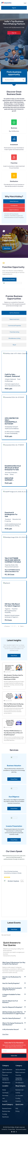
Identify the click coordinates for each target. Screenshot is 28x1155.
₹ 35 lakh (8, 529)
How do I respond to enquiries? (12, 1007)
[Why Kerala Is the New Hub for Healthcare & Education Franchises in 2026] (14, 667)
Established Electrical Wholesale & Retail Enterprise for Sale (13, 467)
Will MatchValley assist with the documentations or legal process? (13, 1012)
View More (5, 1034)
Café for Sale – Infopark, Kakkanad (12, 375)
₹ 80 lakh (8, 389)
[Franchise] (14, 157)
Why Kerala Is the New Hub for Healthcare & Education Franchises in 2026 (13, 677)
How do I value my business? (11, 1018)
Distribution (14, 181)
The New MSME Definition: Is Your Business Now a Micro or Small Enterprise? (13, 733)
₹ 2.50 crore (9, 574)
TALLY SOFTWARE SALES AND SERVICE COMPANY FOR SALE (13, 560)
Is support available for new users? (11, 995)
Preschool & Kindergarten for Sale (11, 514)
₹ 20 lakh (8, 436)
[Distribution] (14, 175)
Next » (22, 626)
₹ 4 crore (8, 620)
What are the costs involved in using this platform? (12, 989)
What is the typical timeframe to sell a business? (12, 1024)
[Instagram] (16, 1132)
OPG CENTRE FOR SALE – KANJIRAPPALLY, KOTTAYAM (11, 421)
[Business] (14, 122)
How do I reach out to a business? (10, 1001)
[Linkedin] (14, 1132)
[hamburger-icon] (25, 3)
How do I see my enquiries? (11, 983)
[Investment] (14, 139)
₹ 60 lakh (8, 483)
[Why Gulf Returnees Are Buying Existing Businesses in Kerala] (14, 696)
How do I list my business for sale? (11, 977)
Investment (14, 144)
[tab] (14, 313)
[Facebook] (12, 1132)
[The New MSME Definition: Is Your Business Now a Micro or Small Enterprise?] (14, 723)
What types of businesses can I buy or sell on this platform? (13, 963)
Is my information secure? (10, 1029)
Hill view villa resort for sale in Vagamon (12, 605)
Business (14, 128)
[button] (14, 963)
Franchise (14, 163)
